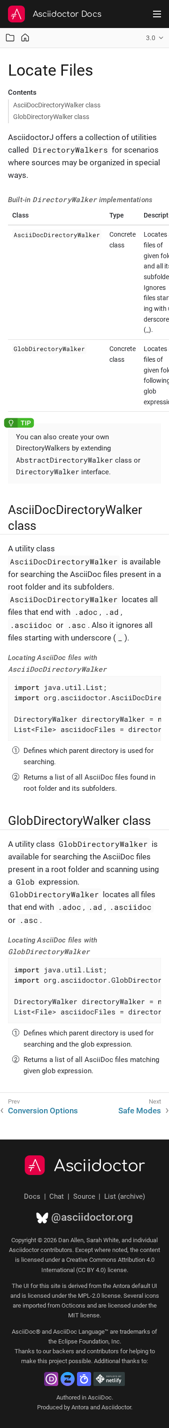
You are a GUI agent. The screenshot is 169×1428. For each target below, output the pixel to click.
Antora (80, 1407)
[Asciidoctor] (16, 14)
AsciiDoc (100, 1397)
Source (84, 1196)
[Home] (25, 37)
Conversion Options (43, 1110)
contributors (103, 1351)
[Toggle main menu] (157, 14)
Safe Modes (139, 1110)
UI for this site (42, 1285)
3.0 (150, 38)
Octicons (73, 1305)
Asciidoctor (100, 1166)
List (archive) (124, 1196)
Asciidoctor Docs (67, 14)
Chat (56, 1196)
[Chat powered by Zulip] (68, 1379)
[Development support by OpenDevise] (51, 1379)
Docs (32, 1196)
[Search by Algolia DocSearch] (84, 1379)
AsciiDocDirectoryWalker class (56, 105)
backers (63, 1351)
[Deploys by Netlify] (109, 1379)
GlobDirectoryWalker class (51, 116)
